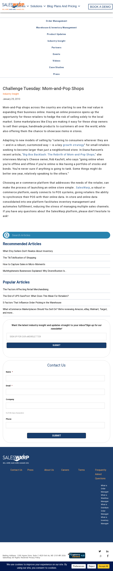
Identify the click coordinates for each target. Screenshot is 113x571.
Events (56, 54)
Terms (81, 470)
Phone (8, 419)
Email (9, 386)
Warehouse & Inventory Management (56, 27)
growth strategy (73, 144)
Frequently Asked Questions (100, 474)
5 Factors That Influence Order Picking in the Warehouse (32, 302)
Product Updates (56, 34)
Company (10, 399)
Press (56, 74)
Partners (57, 47)
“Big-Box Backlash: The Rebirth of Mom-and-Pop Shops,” (59, 154)
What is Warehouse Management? (104, 498)
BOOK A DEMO (100, 6)
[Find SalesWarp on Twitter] (100, 551)
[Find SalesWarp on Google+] (101, 556)
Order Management (56, 21)
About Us (49, 470)
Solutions (36, 6)
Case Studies (56, 67)
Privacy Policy (34, 558)
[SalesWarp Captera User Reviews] (76, 555)
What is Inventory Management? (104, 520)
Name (9, 372)
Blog (50, 6)
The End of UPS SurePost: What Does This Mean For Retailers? (36, 296)
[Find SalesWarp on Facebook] (107, 555)
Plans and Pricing (65, 6)
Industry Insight (56, 41)
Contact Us (16, 470)
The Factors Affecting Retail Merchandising (25, 289)
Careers (65, 470)
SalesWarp (83, 187)
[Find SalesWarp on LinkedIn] (107, 551)
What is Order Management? (104, 489)
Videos (56, 61)
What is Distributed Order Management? (104, 509)
